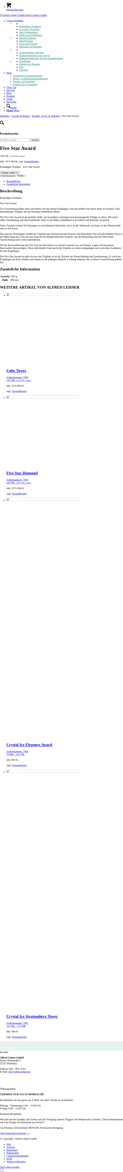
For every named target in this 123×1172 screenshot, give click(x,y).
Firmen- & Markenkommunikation (30, 78)
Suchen (35, 140)
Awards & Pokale (20, 116)
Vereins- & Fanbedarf (24, 81)
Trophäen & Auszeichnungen (27, 75)
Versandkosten (31, 161)
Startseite (4, 116)
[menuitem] (64, 45)
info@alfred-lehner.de (19, 1071)
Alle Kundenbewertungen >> (15, 1133)
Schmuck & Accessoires (25, 84)
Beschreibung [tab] (13, 181)
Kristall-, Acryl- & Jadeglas (46, 116)
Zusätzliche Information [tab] (18, 184)
